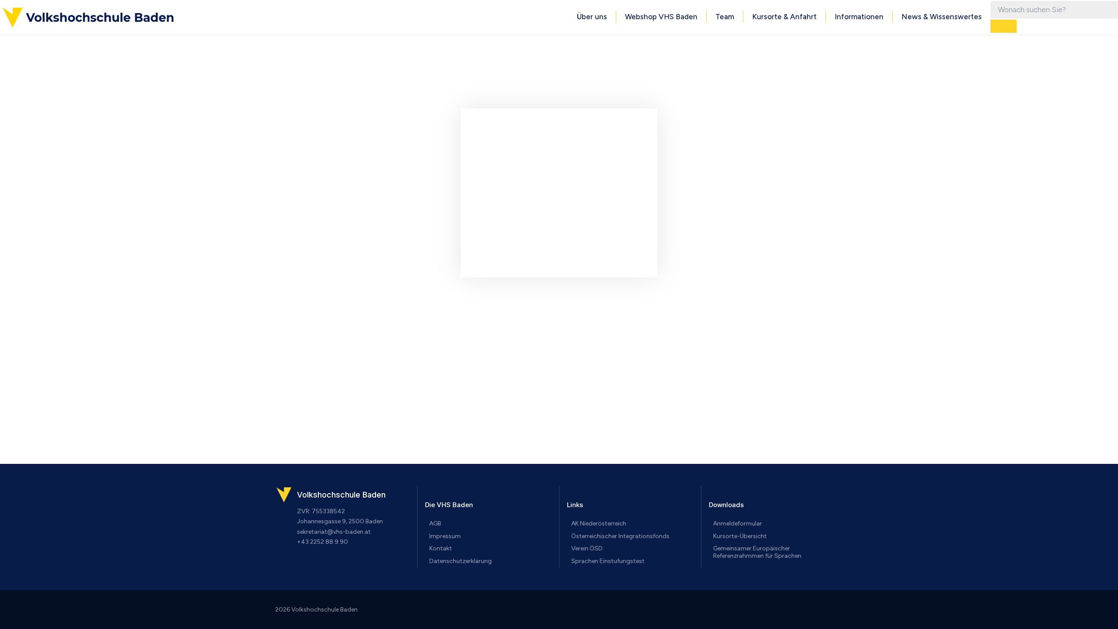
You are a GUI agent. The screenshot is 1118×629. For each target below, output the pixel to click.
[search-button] (1003, 26)
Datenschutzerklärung (460, 561)
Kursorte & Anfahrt (784, 16)
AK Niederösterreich (598, 523)
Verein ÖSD (587, 548)
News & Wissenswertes (941, 16)
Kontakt (440, 548)
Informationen (859, 16)
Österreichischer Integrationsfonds (620, 536)
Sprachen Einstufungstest (608, 561)
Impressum (445, 536)
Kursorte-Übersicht (740, 536)
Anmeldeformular (737, 523)
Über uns (592, 16)
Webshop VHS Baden (661, 16)
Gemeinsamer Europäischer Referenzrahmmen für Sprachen (757, 552)
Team (724, 16)
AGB (435, 523)
